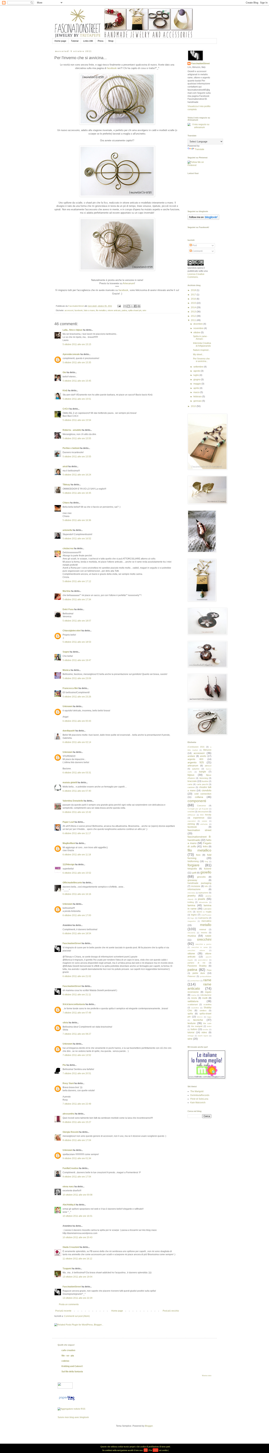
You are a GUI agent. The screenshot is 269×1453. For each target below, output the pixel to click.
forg (206, 861)
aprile (196, 388)
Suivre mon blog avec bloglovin (73, 1417)
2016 (194, 299)
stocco (200, 1017)
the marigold (197, 1026)
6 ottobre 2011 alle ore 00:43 (77, 721)
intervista (191, 893)
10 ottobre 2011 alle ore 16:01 (77, 1216)
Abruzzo (207, 750)
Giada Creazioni (71, 1247)
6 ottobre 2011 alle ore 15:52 (77, 873)
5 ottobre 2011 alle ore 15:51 (77, 399)
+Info (155, 1450)
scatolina (207, 1004)
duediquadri (69, 730)
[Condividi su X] (132, 306)
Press (100, 41)
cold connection (202, 794)
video (204, 1032)
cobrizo (65, 1361)
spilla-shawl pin (134, 310)
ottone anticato (114, 310)
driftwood (191, 815)
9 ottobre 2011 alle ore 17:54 (77, 1176)
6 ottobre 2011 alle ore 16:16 (77, 894)
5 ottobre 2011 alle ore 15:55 (77, 438)
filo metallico (101, 310)
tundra (205, 1029)
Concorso (201, 805)
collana (199, 796)
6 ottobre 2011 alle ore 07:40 (77, 791)
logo (192, 918)
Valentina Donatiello (73, 801)
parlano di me (196, 963)
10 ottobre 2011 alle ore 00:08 (77, 1195)
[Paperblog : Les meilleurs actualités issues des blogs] (67, 1400)
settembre (198, 366)
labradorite (203, 902)
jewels (201, 898)
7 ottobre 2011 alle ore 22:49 (77, 1104)
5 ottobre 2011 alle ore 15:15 (77, 344)
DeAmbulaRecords (199, 1095)
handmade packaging (199, 883)
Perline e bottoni (71, 448)
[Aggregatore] (71, 1409)
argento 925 (196, 762)
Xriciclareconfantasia (74, 1004)
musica (192, 935)
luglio (196, 375)
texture (192, 1023)
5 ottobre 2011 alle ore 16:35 (77, 493)
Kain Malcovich (198, 1102)
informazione (194, 889)
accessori (69, 310)
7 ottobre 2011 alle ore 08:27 (77, 1034)
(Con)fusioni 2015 (196, 747)
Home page (60, 41)
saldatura (193, 1001)
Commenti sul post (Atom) (77, 1316)
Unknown (67, 706)
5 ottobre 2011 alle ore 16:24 (77, 474)
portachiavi (195, 981)
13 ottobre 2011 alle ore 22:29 (77, 1298)
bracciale (192, 781)
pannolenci (203, 960)
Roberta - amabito (72, 430)
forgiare (193, 865)
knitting (191, 902)
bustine (205, 781)
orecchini (204, 939)
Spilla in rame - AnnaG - (200, 337)
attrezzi (208, 766)
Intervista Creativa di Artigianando (202, 344)
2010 (194, 406)
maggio (197, 383)
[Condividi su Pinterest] (139, 306)
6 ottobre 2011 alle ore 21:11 (77, 994)
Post (194, 245)
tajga (209, 1017)
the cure (207, 1023)
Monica (66, 670)
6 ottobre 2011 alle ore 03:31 (77, 772)
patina (124, 310)
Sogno (66, 652)
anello (203, 756)
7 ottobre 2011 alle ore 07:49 (77, 1012)
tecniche (198, 1019)
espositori (192, 821)
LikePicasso (206, 915)
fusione (207, 868)
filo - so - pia (67, 1355)
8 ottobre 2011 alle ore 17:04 (77, 1140)
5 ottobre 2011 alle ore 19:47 (77, 660)
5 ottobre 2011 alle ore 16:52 (77, 538)
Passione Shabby (197, 966)
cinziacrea (68, 548)
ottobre (197, 332)
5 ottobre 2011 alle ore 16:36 (77, 520)
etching (191, 824)
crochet (191, 811)
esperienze (198, 818)
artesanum (193, 765)
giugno (197, 379)
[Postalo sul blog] (128, 306)
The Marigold (196, 1091)
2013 (194, 311)
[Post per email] (119, 306)
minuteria (191, 933)
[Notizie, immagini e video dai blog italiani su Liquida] (65, 1388)
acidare (191, 756)
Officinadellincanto (72, 882)
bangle (202, 771)
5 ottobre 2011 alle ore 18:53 (77, 642)
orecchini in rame (199, 947)
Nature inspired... (201, 350)
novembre (198, 328)
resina (193, 995)
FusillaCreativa (70, 1168)
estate (204, 821)
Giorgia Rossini (71, 1132)
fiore (198, 855)
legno (194, 915)
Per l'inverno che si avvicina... (201, 360)
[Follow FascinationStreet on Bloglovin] (203, 219)
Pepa (209, 970)
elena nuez (68, 1186)
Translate (199, 149)
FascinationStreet (72, 943)
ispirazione (203, 893)
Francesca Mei (70, 688)
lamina (191, 905)
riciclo (194, 998)
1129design (68, 864)
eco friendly (205, 815)
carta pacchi (202, 784)
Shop (110, 41)
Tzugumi (67, 1268)
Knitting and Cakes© (72, 1366)
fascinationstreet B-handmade (199, 838)
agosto (197, 371)
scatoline (195, 1008)
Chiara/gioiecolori (72, 630)
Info (206, 886)
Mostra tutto (206, 1376)
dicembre (198, 324)
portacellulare (205, 976)
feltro (205, 846)
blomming (203, 778)
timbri (209, 1026)
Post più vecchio (171, 1311)
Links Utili (88, 41)
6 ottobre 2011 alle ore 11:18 (77, 854)
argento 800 (195, 759)
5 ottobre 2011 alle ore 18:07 (77, 620)
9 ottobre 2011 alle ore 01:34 (77, 1158)
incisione (195, 886)
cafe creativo (68, 1350)
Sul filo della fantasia (72, 1371)
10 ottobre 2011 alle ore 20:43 (77, 1237)
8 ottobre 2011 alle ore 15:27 (77, 1122)
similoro (203, 1010)
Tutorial (75, 41)
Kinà (65, 390)
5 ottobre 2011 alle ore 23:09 (77, 678)
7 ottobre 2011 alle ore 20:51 (77, 1073)
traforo (194, 1029)
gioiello (205, 872)
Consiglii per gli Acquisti (198, 809)
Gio (64, 372)
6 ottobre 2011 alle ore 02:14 (77, 742)
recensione (193, 992)
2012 (194, 316)
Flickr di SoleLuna (199, 1099)
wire (144, 310)
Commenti (197, 251)
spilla (190, 1013)
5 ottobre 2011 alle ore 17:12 (77, 581)
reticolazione (205, 995)
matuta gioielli (70, 782)
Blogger (149, 1426)
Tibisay (66, 484)
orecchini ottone (196, 950)
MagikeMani (69, 843)
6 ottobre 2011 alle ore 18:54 (77, 933)
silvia (65, 1022)
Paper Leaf (68, 822)
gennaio (197, 401)
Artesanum (128, 283)
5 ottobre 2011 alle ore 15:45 (77, 381)
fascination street (199, 830)
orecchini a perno (203, 944)
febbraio (197, 396)
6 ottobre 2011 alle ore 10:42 (77, 812)
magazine (192, 921)
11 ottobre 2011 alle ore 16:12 (77, 1258)
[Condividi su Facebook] (135, 306)
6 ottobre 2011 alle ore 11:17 (77, 833)
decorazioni (203, 811)
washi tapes (203, 1036)
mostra (204, 932)
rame (207, 980)
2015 (194, 303)
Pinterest (191, 976)
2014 (194, 307)
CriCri (66, 409)
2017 (194, 294)
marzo (196, 392)
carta (190, 784)
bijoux (191, 774)
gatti (194, 872)
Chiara (66, 502)
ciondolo (206, 790)
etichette (204, 824)
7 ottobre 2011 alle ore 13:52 (77, 1055)
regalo (208, 992)
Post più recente (63, 1311)
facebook (112, 68)
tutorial (191, 1032)
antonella (67, 530)
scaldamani (193, 1004)
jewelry (192, 895)
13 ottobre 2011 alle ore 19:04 (77, 1276)
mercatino (206, 921)
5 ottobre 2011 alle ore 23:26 (77, 696)
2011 (194, 320)
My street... (198, 354)
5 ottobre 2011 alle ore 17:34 (77, 599)
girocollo (201, 877)
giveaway (192, 880)
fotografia (192, 868)
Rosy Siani (68, 1083)
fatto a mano (89, 310)
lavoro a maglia (204, 912)
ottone (191, 953)
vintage (191, 1036)
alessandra (68, 1113)
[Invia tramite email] (125, 306)
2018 (194, 290)
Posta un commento (69, 1304)
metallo (205, 925)
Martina (66, 591)
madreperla (203, 918)
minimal (202, 929)
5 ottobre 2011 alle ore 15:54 (77, 420)
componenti (197, 801)
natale (208, 936)
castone (191, 787)
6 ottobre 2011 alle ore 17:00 (77, 915)
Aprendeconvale (71, 354)
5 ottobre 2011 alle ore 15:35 (77, 362)
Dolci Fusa (68, 609)
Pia (64, 1065)
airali (65, 466)
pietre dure (199, 973)
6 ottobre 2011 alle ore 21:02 (77, 976)
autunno (195, 769)
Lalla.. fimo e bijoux (72, 330)
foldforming (193, 861)
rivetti (205, 998)
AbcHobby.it (69, 1204)
